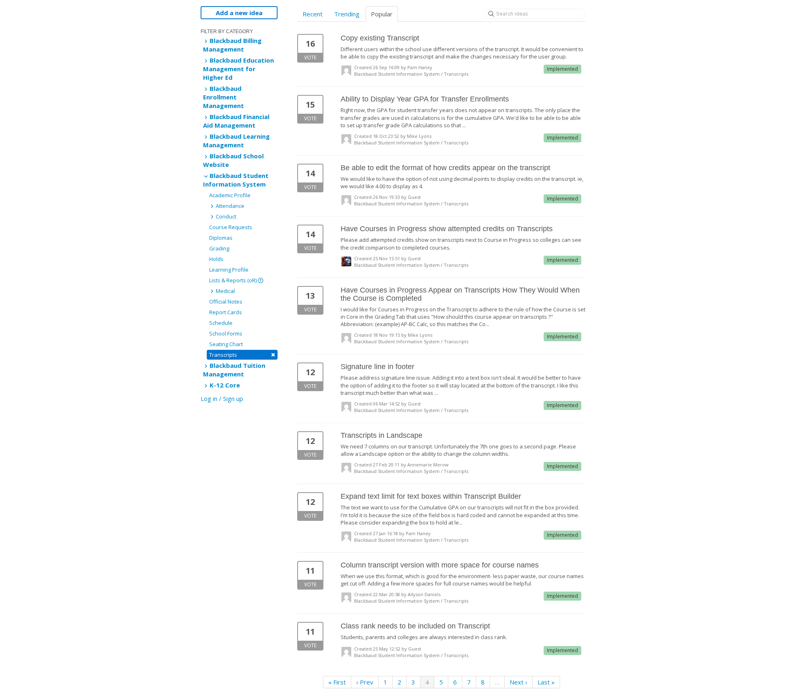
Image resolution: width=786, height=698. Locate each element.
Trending (346, 14)
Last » (546, 682)
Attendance (229, 205)
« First (337, 682)
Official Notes (225, 301)
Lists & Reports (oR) (233, 280)
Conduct (225, 216)
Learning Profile (228, 269)
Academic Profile (230, 195)
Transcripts (242, 354)
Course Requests (230, 227)
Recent (313, 14)
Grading (219, 248)
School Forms (225, 333)
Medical (225, 291)
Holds (216, 259)
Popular (382, 14)
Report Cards (225, 312)
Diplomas (221, 237)
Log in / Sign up (222, 398)
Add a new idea (239, 13)
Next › (518, 682)
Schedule (221, 322)
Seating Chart (226, 344)
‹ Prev (364, 682)
